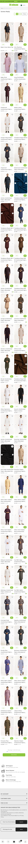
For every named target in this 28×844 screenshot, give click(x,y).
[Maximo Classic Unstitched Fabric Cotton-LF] (20, 726)
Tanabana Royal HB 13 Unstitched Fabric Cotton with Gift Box (20, 199)
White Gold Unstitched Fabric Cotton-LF (19, 349)
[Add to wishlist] (12, 24)
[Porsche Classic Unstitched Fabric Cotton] (20, 454)
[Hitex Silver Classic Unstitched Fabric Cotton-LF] (20, 666)
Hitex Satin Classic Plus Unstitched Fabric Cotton (6, 500)
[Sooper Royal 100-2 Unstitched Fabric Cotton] (7, 123)
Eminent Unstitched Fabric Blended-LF (20, 651)
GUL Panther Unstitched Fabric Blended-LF (19, 48)
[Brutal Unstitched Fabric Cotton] (7, 364)
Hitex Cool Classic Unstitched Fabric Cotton (6, 530)
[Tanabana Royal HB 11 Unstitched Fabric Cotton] (7, 243)
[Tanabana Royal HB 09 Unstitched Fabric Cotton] (20, 213)
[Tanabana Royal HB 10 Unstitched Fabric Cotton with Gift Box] (20, 364)
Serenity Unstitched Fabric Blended (20, 440)
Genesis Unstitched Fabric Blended (20, 319)
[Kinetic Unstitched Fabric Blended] (7, 334)
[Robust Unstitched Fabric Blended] (7, 545)
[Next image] (13, 32)
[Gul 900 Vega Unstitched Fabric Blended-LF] (20, 545)
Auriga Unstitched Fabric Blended (6, 319)
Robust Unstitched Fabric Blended (6, 560)
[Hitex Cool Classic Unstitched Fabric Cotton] (7, 515)
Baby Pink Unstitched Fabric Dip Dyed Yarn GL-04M (6, 78)
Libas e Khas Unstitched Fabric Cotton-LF (19, 711)
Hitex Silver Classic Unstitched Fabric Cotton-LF (20, 681)
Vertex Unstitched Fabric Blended (6, 289)
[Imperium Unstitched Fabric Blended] (7, 153)
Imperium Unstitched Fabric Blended (6, 168)
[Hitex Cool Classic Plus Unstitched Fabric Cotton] (20, 515)
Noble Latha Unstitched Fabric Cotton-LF (19, 108)
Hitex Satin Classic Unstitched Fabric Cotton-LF (6, 681)
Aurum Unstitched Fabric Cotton (19, 410)
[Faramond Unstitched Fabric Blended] (7, 93)
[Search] (14, 842)
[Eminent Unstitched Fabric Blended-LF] (20, 635)
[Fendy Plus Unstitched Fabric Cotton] (7, 635)
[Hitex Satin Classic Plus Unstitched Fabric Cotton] (7, 485)
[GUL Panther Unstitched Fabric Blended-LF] (20, 32)
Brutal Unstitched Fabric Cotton (6, 379)
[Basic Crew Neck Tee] (7, 32)
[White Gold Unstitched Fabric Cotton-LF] (20, 334)
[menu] (2, 841)
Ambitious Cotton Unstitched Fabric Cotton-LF (6, 711)
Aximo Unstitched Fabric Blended (6, 198)
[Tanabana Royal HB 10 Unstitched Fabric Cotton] (20, 243)
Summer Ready (8, 8)
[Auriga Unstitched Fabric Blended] (7, 304)
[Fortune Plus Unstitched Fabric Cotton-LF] (7, 726)
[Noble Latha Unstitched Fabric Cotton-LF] (20, 93)
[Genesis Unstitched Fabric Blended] (20, 304)
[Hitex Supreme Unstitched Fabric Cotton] (7, 394)
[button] (14, 14)
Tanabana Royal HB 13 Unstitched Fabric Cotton (20, 138)
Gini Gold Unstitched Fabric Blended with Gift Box (7, 470)
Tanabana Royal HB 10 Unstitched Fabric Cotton (20, 259)
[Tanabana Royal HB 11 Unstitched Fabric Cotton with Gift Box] (7, 213)
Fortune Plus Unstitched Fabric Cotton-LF (6, 742)
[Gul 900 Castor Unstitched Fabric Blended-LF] (20, 575)
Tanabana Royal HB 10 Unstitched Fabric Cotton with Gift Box (20, 380)
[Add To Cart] (11, 44)
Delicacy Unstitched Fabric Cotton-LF (7, 591)
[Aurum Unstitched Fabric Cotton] (20, 394)
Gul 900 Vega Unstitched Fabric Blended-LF (19, 561)
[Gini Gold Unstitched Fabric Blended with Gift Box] (7, 454)
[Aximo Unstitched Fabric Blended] (7, 183)
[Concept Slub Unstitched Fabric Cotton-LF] (7, 605)
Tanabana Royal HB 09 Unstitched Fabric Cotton (20, 229)
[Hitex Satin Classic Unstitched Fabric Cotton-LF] (7, 666)
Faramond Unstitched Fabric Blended (6, 108)
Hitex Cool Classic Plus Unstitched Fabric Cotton (19, 530)
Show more (14, 754)
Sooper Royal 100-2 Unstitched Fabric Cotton (6, 138)
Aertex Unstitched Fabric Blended (6, 440)
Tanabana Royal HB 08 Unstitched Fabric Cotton (20, 289)
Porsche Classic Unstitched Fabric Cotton (19, 470)
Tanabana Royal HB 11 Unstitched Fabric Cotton (7, 259)
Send (21, 829)
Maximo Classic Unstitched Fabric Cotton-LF (19, 742)
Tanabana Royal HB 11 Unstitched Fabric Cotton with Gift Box (7, 229)
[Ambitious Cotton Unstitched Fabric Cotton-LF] (7, 696)
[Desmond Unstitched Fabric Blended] (20, 153)
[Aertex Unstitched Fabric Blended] (7, 424)
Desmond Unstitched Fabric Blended (20, 168)
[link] (8, 841)
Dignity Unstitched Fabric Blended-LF (20, 621)
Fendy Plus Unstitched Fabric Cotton (6, 651)
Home (2, 8)
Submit (21, 821)
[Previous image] (2, 32)
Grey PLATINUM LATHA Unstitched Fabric (19, 78)
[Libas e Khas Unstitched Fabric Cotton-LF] (20, 696)
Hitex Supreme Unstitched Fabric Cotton (6, 410)
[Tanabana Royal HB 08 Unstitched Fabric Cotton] (20, 273)
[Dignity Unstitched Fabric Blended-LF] (20, 605)
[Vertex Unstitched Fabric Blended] (7, 273)
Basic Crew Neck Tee (7, 47)
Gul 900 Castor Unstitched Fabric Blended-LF (19, 591)
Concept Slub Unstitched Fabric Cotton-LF (6, 621)
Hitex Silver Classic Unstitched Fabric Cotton (20, 500)
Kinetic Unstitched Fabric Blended (6, 349)
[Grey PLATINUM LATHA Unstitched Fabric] (20, 62)
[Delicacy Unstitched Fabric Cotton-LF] (7, 575)
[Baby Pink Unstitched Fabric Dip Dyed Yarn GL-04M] (7, 62)
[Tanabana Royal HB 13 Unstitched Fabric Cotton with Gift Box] (20, 183)
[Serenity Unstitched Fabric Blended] (20, 424)
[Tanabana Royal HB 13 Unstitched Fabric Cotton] (20, 123)
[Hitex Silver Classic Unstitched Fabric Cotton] (20, 485)
